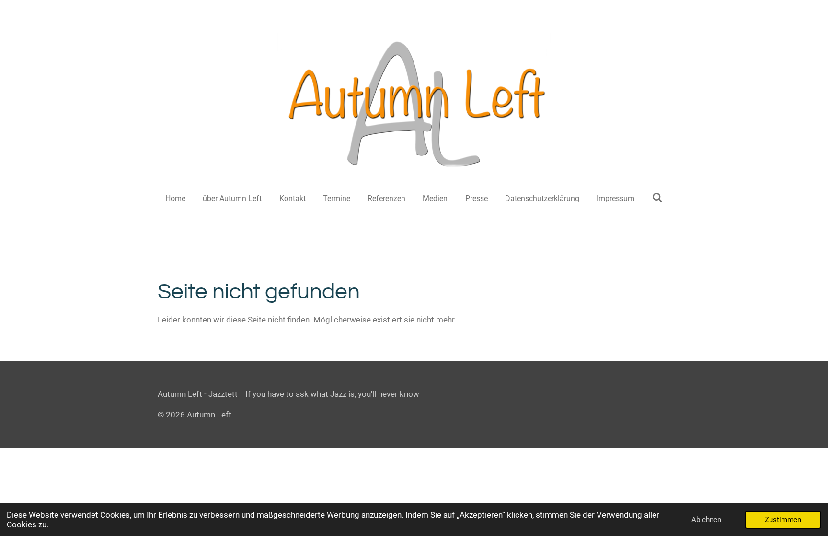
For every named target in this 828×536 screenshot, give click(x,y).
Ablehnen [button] (706, 519)
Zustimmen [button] (783, 519)
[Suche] (657, 197)
